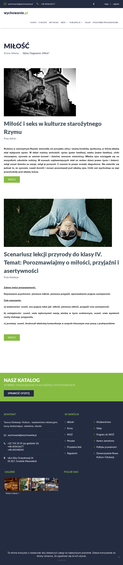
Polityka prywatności (106, 447)
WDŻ (63, 22)
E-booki (43, 22)
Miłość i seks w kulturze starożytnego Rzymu (53, 127)
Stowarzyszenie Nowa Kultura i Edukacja (107, 455)
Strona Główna (11, 53)
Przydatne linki (74, 447)
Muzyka (71, 441)
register (116, 4)
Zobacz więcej (11, 493)
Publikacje (75, 22)
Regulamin (72, 453)
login (107, 4)
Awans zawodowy (105, 441)
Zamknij (61, 560)
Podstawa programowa (105, 22)
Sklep (87, 22)
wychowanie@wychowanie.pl (22, 435)
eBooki (70, 422)
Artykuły (53, 22)
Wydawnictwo (103, 422)
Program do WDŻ (105, 435)
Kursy (33, 22)
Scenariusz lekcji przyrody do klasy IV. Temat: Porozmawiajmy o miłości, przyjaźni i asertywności (61, 262)
